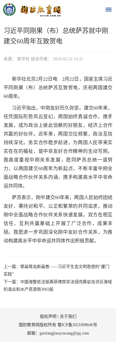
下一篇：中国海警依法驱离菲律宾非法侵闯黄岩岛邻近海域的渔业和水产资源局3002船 (58, 286)
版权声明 (48, 316)
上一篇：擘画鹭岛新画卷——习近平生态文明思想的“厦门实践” (56, 270)
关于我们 (68, 316)
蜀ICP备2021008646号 (77, 325)
